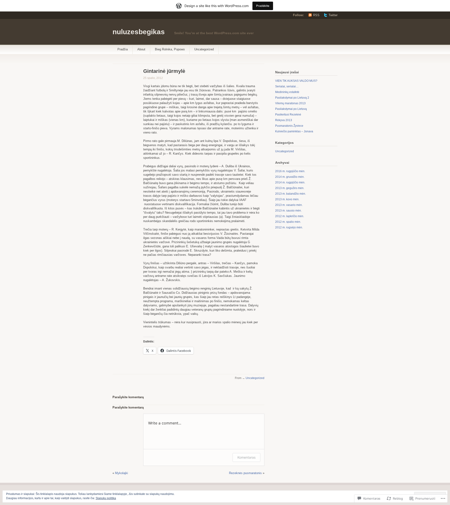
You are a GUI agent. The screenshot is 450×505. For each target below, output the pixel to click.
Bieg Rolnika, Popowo (170, 49)
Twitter (333, 15)
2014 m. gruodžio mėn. (289, 176)
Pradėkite (262, 5)
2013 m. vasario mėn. (289, 205)
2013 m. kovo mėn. (287, 199)
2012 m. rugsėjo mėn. (289, 227)
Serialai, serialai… (287, 86)
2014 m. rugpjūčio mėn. (290, 182)
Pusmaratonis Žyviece (289, 125)
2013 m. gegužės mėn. (289, 188)
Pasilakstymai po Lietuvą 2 (292, 97)
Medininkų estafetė (287, 92)
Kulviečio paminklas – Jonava (294, 131)
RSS (316, 15)
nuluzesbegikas (138, 32)
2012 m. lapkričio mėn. (289, 216)
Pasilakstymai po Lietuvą (291, 109)
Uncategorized (204, 49)
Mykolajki (121, 473)
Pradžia (122, 49)
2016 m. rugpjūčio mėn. (290, 171)
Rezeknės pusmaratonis (245, 473)
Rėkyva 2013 (283, 120)
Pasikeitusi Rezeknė (288, 114)
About (141, 49)
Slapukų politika (106, 498)
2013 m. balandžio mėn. (290, 193)
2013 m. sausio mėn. (288, 210)
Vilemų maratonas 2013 (290, 103)
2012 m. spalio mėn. (288, 221)
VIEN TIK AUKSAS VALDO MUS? (296, 80)
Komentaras (246, 457)
